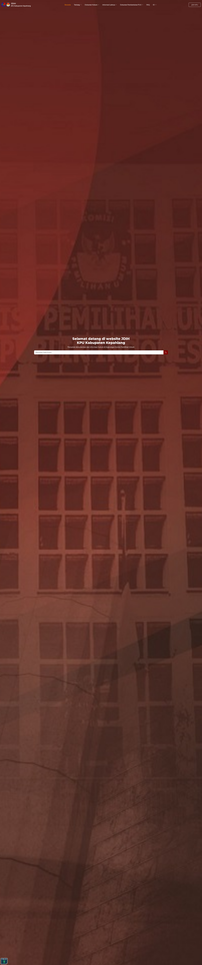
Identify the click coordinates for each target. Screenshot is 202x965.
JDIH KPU (194, 5)
